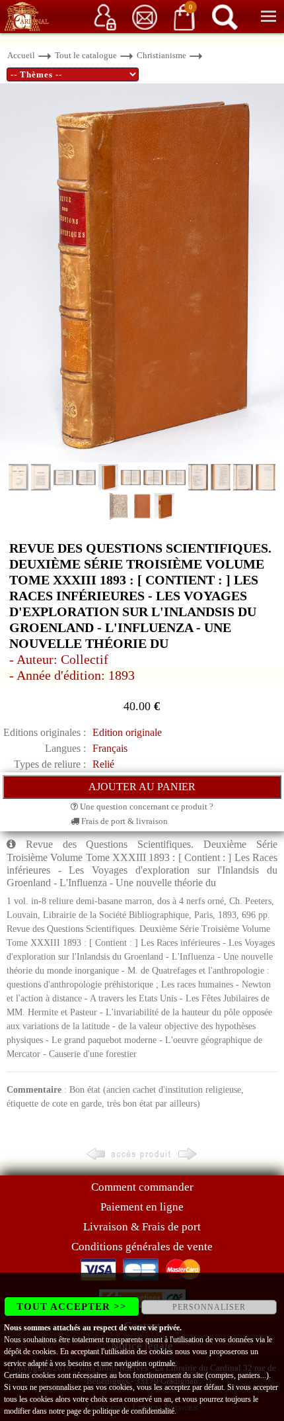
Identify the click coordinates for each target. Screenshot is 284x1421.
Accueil (21, 55)
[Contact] (144, 16)
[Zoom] (142, 272)
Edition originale (127, 732)
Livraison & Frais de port (142, 1226)
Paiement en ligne (142, 1207)
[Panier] (184, 16)
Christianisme (161, 55)
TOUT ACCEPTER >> (72, 1306)
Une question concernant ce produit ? (145, 806)
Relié (103, 764)
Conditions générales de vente (142, 1246)
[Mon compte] (105, 16)
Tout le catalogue (86, 55)
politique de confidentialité (133, 1411)
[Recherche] (224, 16)
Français (109, 748)
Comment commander (142, 1187)
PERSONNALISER (209, 1307)
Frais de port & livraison (123, 821)
